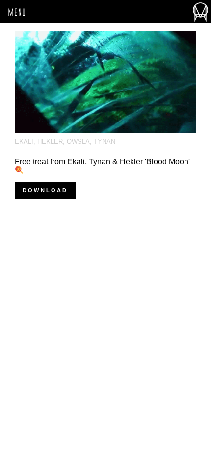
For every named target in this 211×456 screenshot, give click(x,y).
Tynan (104, 141)
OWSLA (78, 141)
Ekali (24, 141)
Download (45, 190)
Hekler (50, 141)
